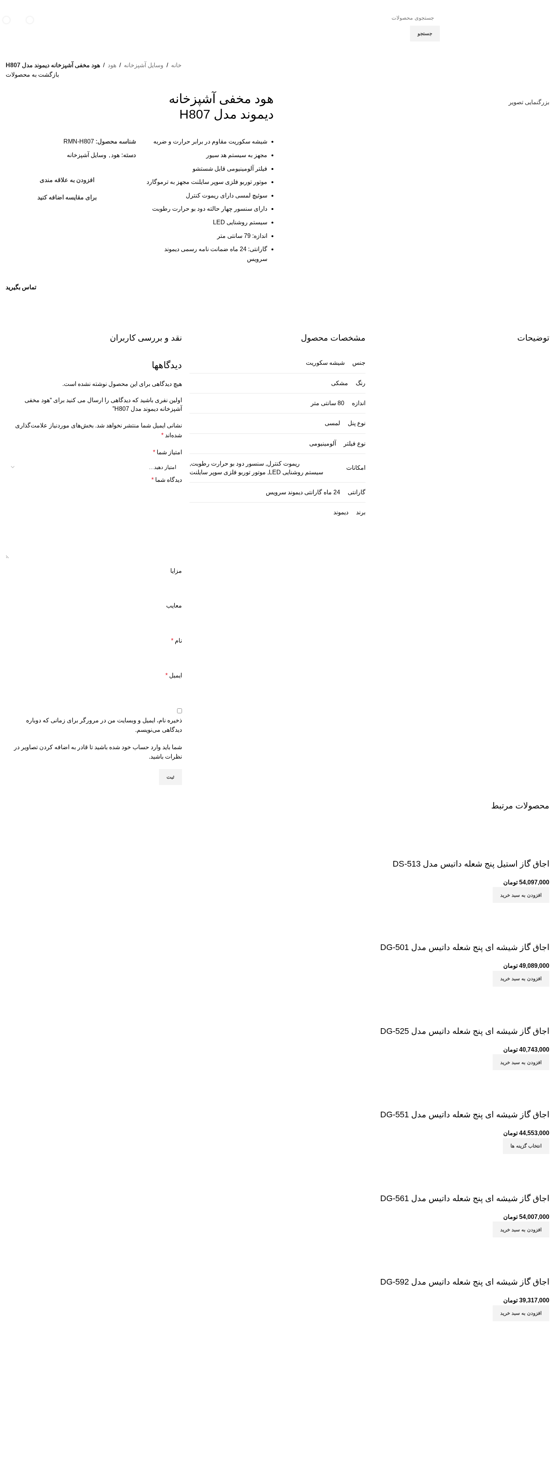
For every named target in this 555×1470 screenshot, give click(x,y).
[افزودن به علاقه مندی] (499, 848)
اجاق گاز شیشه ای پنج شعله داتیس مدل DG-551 (464, 1114)
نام (176, 640)
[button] (521, 895)
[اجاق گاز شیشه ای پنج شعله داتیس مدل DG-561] (485, 1158)
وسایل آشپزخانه (143, 65)
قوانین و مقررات (393, 1410)
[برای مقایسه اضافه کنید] (539, 848)
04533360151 (241, 1400)
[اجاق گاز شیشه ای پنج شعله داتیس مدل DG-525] (485, 991)
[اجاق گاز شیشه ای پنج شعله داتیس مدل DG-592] (485, 1242)
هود (112, 65)
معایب (174, 605)
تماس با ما (400, 1397)
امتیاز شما (167, 452)
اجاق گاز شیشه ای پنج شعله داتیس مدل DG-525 (464, 1031)
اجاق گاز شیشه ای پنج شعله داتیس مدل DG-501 (464, 947)
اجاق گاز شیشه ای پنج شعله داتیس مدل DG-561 (464, 1198)
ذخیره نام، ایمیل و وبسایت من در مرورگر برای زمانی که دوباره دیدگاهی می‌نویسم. (104, 725)
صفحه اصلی (398, 1385)
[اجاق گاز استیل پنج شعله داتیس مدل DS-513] (485, 824)
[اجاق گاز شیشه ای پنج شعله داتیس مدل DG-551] (485, 1075)
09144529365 (237, 1417)
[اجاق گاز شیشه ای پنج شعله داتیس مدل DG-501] (485, 907)
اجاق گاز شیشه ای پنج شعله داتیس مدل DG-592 (464, 1281)
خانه (176, 65)
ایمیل (173, 675)
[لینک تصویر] (484, 1356)
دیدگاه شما (166, 480)
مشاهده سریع (519, 848)
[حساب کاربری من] (60, 25)
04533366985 (198, 1400)
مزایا (176, 571)
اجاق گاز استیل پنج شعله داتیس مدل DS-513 (471, 863)
